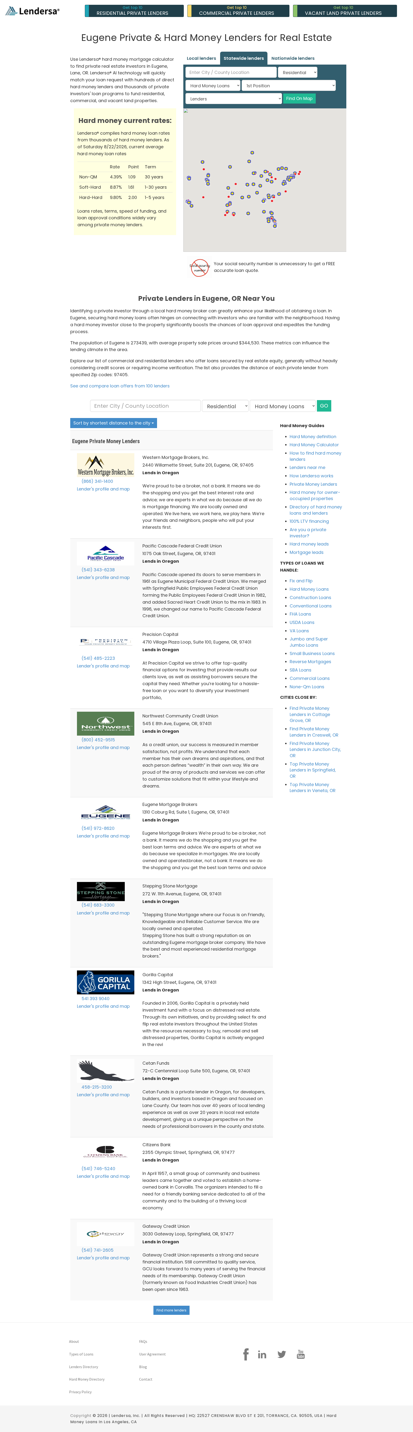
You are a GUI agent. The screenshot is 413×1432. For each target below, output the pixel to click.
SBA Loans (300, 670)
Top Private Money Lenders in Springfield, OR (313, 770)
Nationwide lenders (293, 58)
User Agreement (152, 1354)
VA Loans (299, 631)
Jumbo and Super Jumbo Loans (309, 642)
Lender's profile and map (103, 489)
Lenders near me (307, 467)
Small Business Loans (312, 653)
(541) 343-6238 (97, 570)
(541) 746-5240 (97, 1169)
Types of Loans (81, 1354)
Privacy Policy (80, 1391)
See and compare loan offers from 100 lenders (120, 386)
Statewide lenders (244, 58)
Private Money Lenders (313, 484)
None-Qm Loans (307, 687)
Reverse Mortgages (310, 662)
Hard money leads (309, 544)
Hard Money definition (313, 437)
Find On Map (299, 98)
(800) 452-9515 (97, 740)
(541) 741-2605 (97, 1250)
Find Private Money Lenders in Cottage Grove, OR (310, 714)
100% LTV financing (309, 521)
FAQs (143, 1341)
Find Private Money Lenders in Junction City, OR (315, 749)
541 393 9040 (94, 999)
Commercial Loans (310, 678)
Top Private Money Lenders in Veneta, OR (313, 788)
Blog (143, 1366)
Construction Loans (310, 597)
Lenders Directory (83, 1366)
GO (324, 405)
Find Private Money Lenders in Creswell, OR (314, 732)
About (74, 1341)
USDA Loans (302, 622)
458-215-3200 (96, 1087)
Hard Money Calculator (314, 445)
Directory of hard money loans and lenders (316, 510)
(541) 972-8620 (97, 828)
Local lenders (201, 58)
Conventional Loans (311, 606)
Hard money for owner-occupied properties (315, 495)
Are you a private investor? (308, 533)
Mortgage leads (307, 552)
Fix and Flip (301, 581)
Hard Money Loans (309, 589)
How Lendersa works (311, 476)
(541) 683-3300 (97, 905)
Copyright (81, 1415)
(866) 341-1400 (96, 481)
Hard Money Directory (86, 1379)
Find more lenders (171, 1310)
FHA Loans (300, 614)
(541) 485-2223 (97, 658)
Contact (145, 1379)
